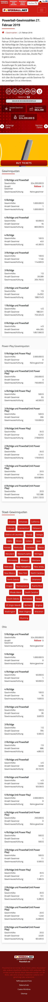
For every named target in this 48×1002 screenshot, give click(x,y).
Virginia (39, 605)
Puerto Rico (37, 585)
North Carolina (37, 573)
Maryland (10, 553)
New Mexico (9, 573)
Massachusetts (24, 553)
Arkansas (23, 521)
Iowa (38, 540)
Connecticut (23, 528)
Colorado (11, 528)
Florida (29, 534)
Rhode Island (15, 592)
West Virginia (25, 611)
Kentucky (18, 547)
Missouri (24, 560)
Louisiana (30, 547)
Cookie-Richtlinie (24, 989)
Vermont (28, 605)
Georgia (39, 534)
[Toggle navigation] (41, 10)
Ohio (25, 579)
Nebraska (8, 566)
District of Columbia (14, 534)
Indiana (29, 540)
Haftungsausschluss (24, 980)
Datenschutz (24, 985)
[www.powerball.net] (15, 10)
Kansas (7, 547)
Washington (10, 611)
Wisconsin (39, 611)
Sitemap (24, 993)
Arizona (12, 521)
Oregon (9, 585)
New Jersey (39, 566)
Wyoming (24, 617)
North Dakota (13, 579)
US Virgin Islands (13, 605)
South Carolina (31, 592)
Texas (38, 598)
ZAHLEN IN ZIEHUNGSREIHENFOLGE (24, 101)
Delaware (37, 528)
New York (23, 573)
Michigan (38, 553)
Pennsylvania (22, 585)
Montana (36, 560)
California (35, 521)
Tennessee (27, 598)
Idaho (9, 540)
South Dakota (13, 598)
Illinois (19, 540)
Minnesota (12, 560)
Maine (41, 547)
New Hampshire (23, 566)
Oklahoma (36, 579)
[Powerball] (3, 32)
